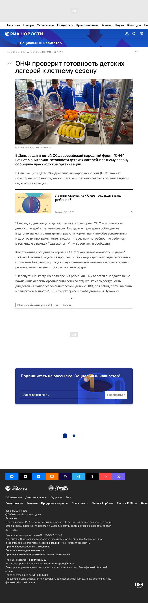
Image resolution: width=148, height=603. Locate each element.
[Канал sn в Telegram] (78, 476)
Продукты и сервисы (54, 503)
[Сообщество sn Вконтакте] (38, 476)
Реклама (32, 503)
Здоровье (56, 497)
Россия (67, 305)
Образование (13, 497)
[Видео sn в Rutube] (65, 476)
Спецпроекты (14, 503)
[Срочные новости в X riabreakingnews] (105, 476)
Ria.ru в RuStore (127, 503)
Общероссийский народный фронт (37, 305)
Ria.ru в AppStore (102, 503)
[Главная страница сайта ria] (23, 34)
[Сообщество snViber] (118, 476)
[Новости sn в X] (92, 476)
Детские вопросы (36, 497)
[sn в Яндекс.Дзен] (25, 476)
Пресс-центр (80, 503)
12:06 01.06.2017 (15, 52)
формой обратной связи (20, 582)
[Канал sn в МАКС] (11, 476)
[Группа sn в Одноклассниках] (51, 476)
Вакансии (11, 518)
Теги (68, 497)
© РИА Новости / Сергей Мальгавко (33, 147)
